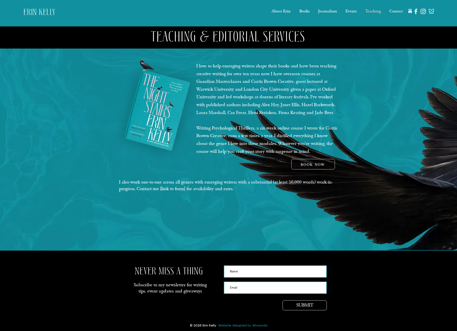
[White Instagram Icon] (423, 11)
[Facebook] (415, 11)
